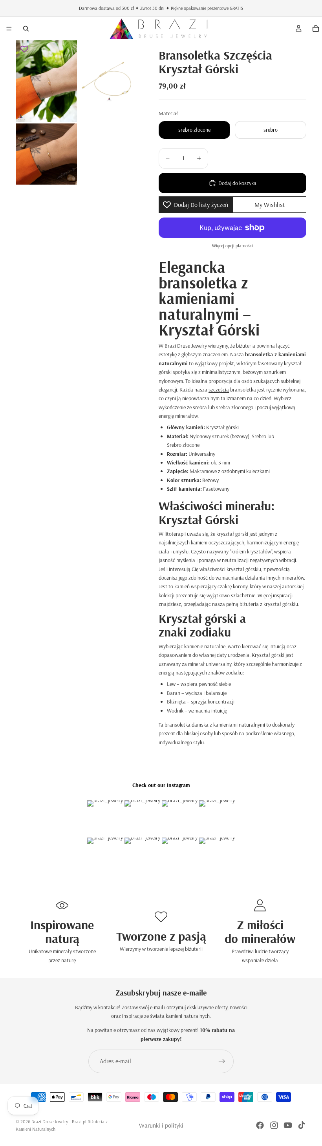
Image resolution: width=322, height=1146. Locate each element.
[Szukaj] (26, 28)
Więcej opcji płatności (232, 245)
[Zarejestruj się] (222, 1061)
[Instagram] (274, 1125)
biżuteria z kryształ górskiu (269, 603)
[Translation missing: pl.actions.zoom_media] (46, 81)
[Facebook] (260, 1125)
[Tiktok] (301, 1125)
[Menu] (9, 29)
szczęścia (219, 389)
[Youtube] (288, 1125)
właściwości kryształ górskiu (230, 569)
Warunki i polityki (161, 1125)
